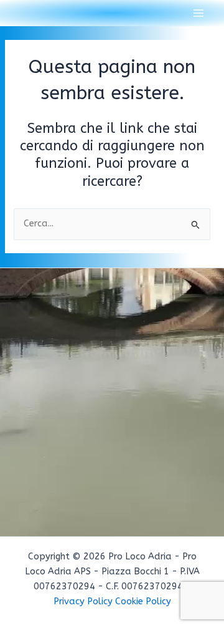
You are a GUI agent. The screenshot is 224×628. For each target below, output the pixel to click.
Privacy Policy (83, 601)
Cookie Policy (143, 601)
